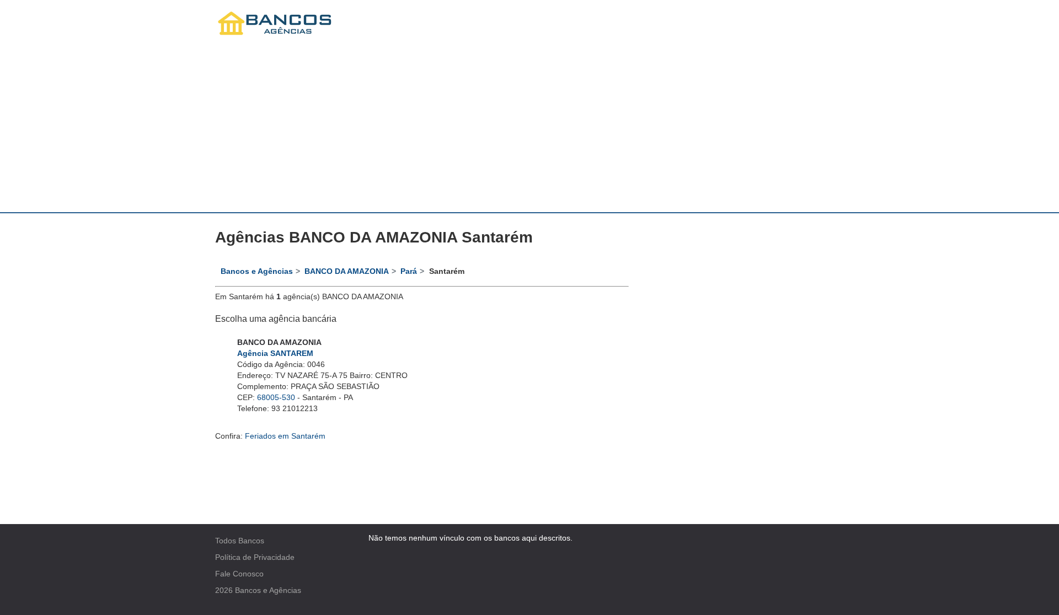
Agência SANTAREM (275, 353)
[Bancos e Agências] (275, 23)
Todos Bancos (239, 540)
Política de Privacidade (255, 557)
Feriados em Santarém (285, 435)
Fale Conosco (239, 573)
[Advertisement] (529, 129)
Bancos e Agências (268, 590)
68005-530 (276, 397)
